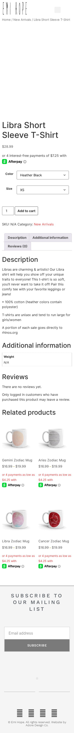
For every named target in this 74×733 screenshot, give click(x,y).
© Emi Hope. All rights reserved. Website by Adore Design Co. (37, 723)
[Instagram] (54, 713)
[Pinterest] (42, 713)
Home (6, 20)
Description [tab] (17, 237)
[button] (44, 8)
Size (9, 188)
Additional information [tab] (50, 237)
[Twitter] (31, 713)
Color (9, 173)
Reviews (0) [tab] (18, 246)
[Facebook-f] (19, 713)
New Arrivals (22, 20)
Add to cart (26, 211)
